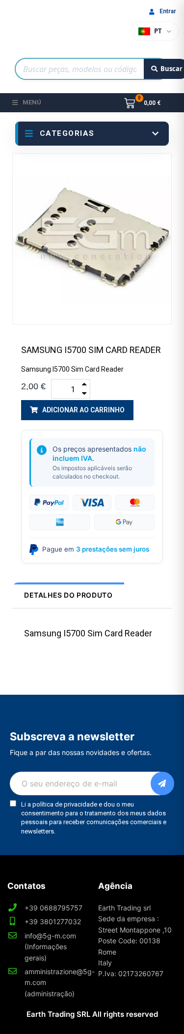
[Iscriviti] (162, 783)
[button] (77, 410)
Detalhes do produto (68, 595)
